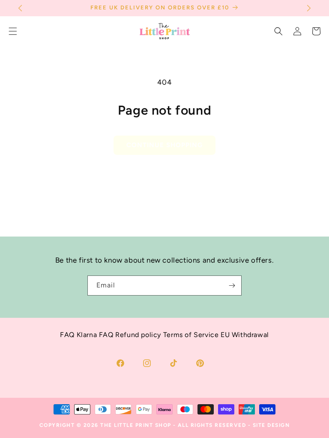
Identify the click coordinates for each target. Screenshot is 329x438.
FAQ (67, 335)
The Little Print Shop (135, 425)
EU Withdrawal (245, 335)
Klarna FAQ (95, 335)
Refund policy (138, 335)
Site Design (271, 425)
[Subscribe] (231, 285)
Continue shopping (164, 145)
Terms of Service (191, 335)
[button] (278, 31)
